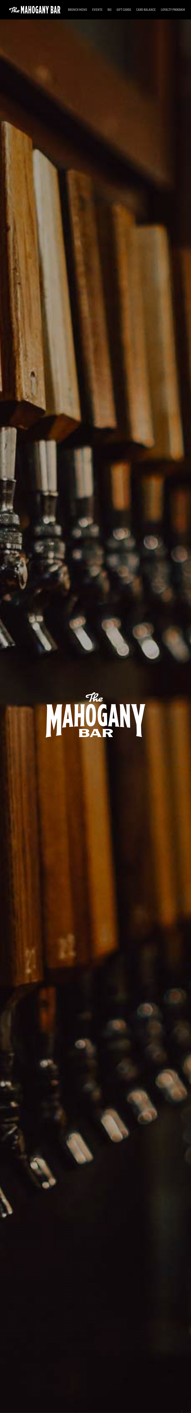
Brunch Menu (77, 10)
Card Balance (146, 10)
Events (97, 10)
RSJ (109, 10)
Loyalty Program (173, 10)
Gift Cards (124, 10)
